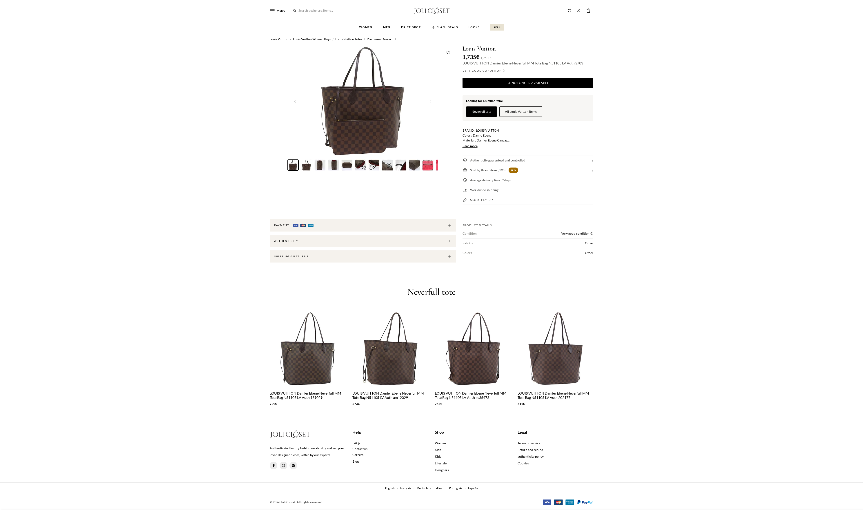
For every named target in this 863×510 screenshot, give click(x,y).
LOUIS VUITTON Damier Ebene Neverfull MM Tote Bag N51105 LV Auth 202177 (553, 395)
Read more (470, 146)
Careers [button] (357, 455)
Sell (497, 27)
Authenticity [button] (286, 241)
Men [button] (386, 27)
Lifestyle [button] (441, 463)
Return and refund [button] (530, 450)
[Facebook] (273, 465)
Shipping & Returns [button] (291, 256)
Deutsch (422, 488)
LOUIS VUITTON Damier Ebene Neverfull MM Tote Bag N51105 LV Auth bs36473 (470, 395)
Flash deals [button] (447, 27)
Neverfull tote (481, 111)
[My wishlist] (569, 10)
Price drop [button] (411, 27)
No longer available (530, 83)
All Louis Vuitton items (521, 111)
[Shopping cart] (588, 10)
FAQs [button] (356, 443)
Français (405, 488)
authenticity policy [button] (531, 456)
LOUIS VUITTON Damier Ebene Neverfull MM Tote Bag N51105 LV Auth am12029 (388, 395)
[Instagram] (283, 465)
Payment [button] (282, 225)
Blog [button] (355, 461)
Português (455, 488)
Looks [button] (474, 27)
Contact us (359, 449)
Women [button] (365, 27)
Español (473, 488)
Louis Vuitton (479, 48)
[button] (430, 101)
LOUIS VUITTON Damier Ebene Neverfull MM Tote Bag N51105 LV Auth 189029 (305, 395)
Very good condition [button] (483, 70)
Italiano (438, 488)
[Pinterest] (293, 465)
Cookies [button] (523, 463)
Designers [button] (442, 470)
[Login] (578, 10)
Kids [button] (438, 456)
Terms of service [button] (529, 443)
